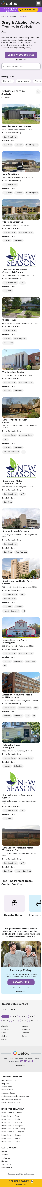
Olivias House (9, 319)
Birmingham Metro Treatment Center (12, 482)
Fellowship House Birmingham (11, 746)
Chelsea (4, 1036)
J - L (31, 1016)
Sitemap (4, 1161)
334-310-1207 (29, 9)
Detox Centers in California (11, 1113)
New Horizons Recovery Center (14, 421)
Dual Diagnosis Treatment (11, 1099)
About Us (4, 1155)
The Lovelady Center (13, 372)
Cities (13, 1009)
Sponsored (11, 11)
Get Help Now (10, 9)
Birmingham (26, 1029)
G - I (23, 1016)
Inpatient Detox (7, 1090)
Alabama (13, 16)
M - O (5, 1021)
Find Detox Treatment (12, 1109)
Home (3, 16)
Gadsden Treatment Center (16, 126)
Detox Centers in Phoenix (11, 1141)
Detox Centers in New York (11, 1122)
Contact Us (5, 1158)
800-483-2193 (21, 982)
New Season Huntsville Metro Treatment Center (17, 849)
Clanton (25, 1036)
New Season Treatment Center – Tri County (14, 270)
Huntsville (7, 81)
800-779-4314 (26, 1061)
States (4, 1009)
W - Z (33, 1021)
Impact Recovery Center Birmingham (15, 641)
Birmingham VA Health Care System (17, 582)
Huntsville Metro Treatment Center (17, 796)
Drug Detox (5, 1083)
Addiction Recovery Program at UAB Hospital (17, 696)
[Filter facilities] (38, 91)
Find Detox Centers (8, 1080)
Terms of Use (6, 1164)
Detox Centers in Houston (11, 1138)
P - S (15, 1021)
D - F (14, 1016)
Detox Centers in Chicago (11, 1135)
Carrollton (25, 1033)
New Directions (10, 174)
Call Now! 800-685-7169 (21, 54)
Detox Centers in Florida (10, 1119)
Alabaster (5, 1026)
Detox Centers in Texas (10, 1116)
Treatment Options (11, 1076)
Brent (3, 1033)
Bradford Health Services (15, 531)
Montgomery (23, 81)
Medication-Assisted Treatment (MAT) (15, 1096)
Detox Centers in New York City (13, 1128)
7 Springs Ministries (12, 221)
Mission (4, 1152)
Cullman (4, 1039)
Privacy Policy (6, 1167)
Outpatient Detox (8, 1093)
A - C (5, 1016)
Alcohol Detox (6, 1086)
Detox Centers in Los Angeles (12, 1132)
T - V (24, 1021)
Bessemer (5, 1029)
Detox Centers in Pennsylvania (12, 1125)
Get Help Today (19, 1181)
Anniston (25, 1026)
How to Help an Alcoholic (10, 1102)
